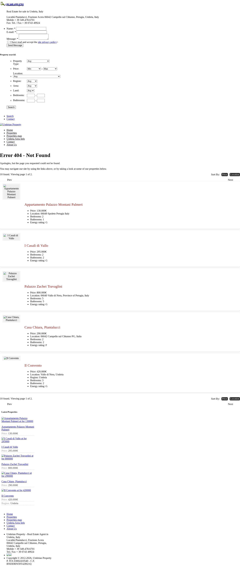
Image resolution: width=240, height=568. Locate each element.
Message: (12, 38)
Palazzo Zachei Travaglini (43, 286)
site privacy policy (47, 42)
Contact (11, 119)
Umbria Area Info (16, 522)
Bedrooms (18, 95)
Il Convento (33, 365)
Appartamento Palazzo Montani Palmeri (53, 204)
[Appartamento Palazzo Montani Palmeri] (11, 192)
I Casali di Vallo (36, 245)
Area (16, 85)
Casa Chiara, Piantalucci (42, 327)
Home (10, 514)
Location (18, 73)
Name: (11, 28)
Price (16, 68)
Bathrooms (19, 100)
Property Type (17, 62)
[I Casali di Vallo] (11, 237)
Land (16, 90)
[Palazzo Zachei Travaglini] (11, 276)
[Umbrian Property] (10, 124)
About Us (12, 528)
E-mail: (11, 32)
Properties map (14, 519)
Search (10, 116)
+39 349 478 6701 (14, 4)
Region (17, 81)
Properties (12, 517)
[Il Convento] (11, 358)
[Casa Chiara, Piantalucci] (11, 319)
